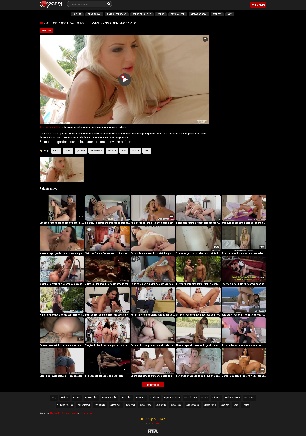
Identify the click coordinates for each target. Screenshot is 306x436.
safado (135, 150)
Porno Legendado (116, 14)
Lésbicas (216, 397)
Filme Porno (94, 14)
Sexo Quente (176, 405)
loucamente (96, 150)
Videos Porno (210, 405)
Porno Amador (84, 405)
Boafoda (64, 397)
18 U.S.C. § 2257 (149, 419)
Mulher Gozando (232, 397)
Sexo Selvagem (192, 405)
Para (123, 150)
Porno (161, 14)
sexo (146, 150)
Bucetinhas (126, 397)
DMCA (162, 419)
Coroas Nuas (46, 30)
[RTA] (153, 432)
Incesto (204, 397)
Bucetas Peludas (109, 397)
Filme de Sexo (190, 397)
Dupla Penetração (172, 397)
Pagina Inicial (258, 5)
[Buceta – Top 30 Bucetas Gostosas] (51, 5)
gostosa (81, 150)
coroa (56, 150)
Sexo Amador (178, 14)
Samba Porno (115, 405)
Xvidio (75, 413)
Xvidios (245, 405)
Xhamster (224, 405)
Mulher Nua (249, 397)
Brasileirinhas (91, 397)
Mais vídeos (153, 384)
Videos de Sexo (199, 14)
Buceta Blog (157, 423)
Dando (68, 150)
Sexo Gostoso (145, 405)
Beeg (54, 397)
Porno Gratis (100, 405)
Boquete (76, 397)
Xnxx (236, 405)
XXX (230, 14)
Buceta (77, 14)
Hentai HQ (55, 413)
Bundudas (154, 397)
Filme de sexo (86, 413)
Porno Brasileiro (142, 14)
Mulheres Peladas (65, 405)
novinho (112, 150)
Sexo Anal (130, 405)
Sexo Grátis (161, 405)
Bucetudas (141, 397)
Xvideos (217, 14)
